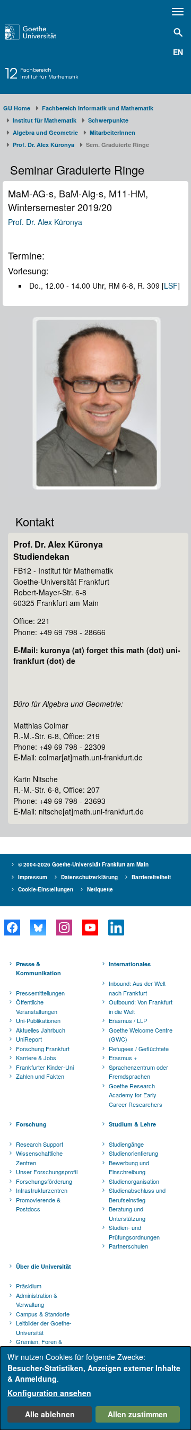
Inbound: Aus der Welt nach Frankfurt (137, 988)
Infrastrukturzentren (41, 1190)
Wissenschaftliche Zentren (39, 1158)
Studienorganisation (134, 1181)
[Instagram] (64, 927)
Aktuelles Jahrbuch (40, 1030)
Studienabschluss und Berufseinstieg (137, 1195)
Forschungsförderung (44, 1181)
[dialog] (95, 1388)
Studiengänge (126, 1144)
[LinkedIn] (116, 927)
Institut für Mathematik (44, 120)
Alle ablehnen (50, 1414)
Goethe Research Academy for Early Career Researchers (135, 1094)
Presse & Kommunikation (38, 968)
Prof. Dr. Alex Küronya (43, 145)
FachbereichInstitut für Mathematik (49, 73)
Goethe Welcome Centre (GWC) (140, 1035)
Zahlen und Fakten (40, 1076)
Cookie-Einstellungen (45, 889)
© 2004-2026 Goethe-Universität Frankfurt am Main (83, 864)
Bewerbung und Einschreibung (129, 1167)
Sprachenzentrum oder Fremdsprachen (138, 1072)
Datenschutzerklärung (89, 877)
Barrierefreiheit (151, 877)
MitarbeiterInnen (112, 132)
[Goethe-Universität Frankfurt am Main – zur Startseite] (43, 32)
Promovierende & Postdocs (38, 1204)
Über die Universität (43, 1266)
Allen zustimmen (138, 1414)
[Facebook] (12, 927)
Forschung (31, 1124)
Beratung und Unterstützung (127, 1213)
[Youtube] (90, 927)
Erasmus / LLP (128, 1020)
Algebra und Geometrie (45, 132)
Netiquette (100, 889)
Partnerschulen (128, 1246)
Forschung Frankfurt (43, 1048)
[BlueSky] (38, 927)
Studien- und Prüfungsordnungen (134, 1232)
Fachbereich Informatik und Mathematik (97, 108)
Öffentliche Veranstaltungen (36, 1007)
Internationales (130, 964)
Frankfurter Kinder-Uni (45, 1067)
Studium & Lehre (132, 1124)
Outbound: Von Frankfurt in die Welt (140, 1007)
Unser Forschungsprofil (46, 1171)
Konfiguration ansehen (49, 1393)
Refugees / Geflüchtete (139, 1048)
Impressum (32, 877)
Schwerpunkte (108, 120)
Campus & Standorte (43, 1314)
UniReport (29, 1039)
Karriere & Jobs (36, 1057)
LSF (171, 285)
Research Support (39, 1144)
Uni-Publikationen (38, 1020)
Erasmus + (123, 1057)
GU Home (16, 108)
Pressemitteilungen (40, 993)
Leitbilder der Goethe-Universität (44, 1328)
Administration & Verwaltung (36, 1300)
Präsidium (28, 1285)
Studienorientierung (133, 1153)
